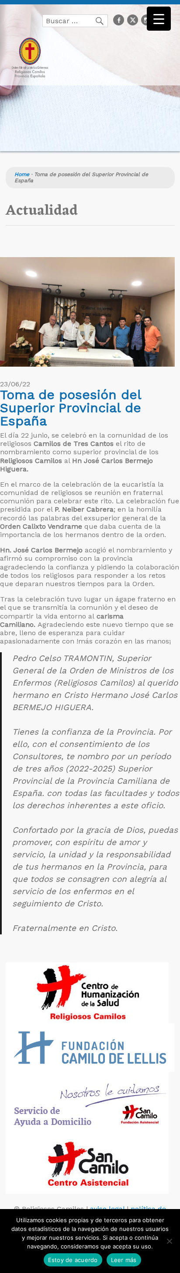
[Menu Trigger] (159, 19)
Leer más (124, 1259)
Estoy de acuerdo (73, 1259)
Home (21, 174)
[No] (169, 1241)
